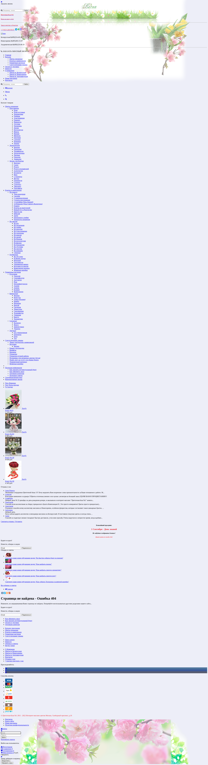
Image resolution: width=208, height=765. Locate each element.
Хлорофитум (18, 313)
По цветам (13, 221)
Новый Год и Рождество (23, 210)
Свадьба (17, 196)
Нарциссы (17, 122)
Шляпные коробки (21, 270)
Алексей (8, 494)
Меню (7, 92)
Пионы (16, 143)
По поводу (13, 192)
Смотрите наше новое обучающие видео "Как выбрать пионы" (28, 564)
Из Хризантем (19, 245)
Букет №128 (9, 458)
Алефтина (9, 498)
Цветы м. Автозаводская (19, 76)
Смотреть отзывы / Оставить (11, 521)
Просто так (18, 212)
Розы (16, 110)
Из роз (16, 223)
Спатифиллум (19, 278)
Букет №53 (9, 410)
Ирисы (16, 132)
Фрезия (16, 134)
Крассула (17, 297)
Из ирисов (18, 235)
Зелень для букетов (17, 161)
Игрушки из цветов (21, 266)
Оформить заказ (7, 763)
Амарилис (17, 159)
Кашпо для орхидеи (17, 348)
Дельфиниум (18, 151)
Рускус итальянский (21, 169)
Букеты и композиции (18, 61)
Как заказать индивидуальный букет (23, 370)
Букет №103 (9, 434)
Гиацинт (17, 120)
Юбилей (17, 214)
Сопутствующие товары (18, 65)
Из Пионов (18, 239)
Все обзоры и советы (8, 585)
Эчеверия (17, 315)
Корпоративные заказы (13, 379)
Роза (15, 282)
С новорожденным (21, 198)
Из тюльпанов (19, 225)
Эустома (17, 124)
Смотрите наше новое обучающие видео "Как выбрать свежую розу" (30, 576)
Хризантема (18, 319)
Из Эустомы (18, 247)
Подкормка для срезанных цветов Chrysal (25, 358)
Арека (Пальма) (19, 299)
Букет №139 (9, 481)
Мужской (17, 260)
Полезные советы (16, 375)
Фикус (16, 325)
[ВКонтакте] (2, 593)
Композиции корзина (22, 268)
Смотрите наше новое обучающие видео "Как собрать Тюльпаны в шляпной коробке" (37, 582)
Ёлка (15, 336)
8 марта (16, 206)
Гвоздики (17, 138)
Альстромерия (19, 118)
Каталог (8, 57)
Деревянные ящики (21, 264)
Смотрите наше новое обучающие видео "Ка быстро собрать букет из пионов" (34, 558)
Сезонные (13, 321)
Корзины (13, 352)
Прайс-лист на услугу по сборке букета (24, 360)
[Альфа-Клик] (8, 698)
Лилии (16, 128)
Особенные (14, 255)
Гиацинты (17, 334)
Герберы (17, 116)
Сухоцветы (18, 177)
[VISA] (8, 681)
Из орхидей (18, 229)
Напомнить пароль (8, 739)
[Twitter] (5, 593)
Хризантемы (18, 114)
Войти (4, 737)
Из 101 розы (18, 256)
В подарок (13, 274)
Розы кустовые (19, 112)
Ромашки (17, 141)
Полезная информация (13, 368)
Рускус (16, 167)
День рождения (19, 194)
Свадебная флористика (13, 377)
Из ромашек (18, 251)
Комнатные (14, 294)
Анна (7, 516)
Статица (17, 182)
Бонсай (16, 305)
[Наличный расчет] (8, 706)
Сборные (17, 253)
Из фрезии (18, 243)
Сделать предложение (22, 200)
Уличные (13, 331)
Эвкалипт (17, 186)
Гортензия (17, 149)
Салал (16, 165)
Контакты (8, 80)
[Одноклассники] (7, 593)
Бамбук (16, 301)
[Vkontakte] (6, 668)
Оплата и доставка (12, 67)
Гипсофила (18, 188)
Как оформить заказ (17, 372)
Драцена (17, 329)
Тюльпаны (18, 126)
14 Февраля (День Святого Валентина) (28, 204)
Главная (8, 55)
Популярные (14, 108)
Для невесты (18, 262)
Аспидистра (18, 171)
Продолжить (6, 761)
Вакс (15, 175)
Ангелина (9, 510)
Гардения (17, 307)
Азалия (16, 286)
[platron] (8, 712)
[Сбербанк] (8, 702)
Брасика (17, 147)
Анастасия (9, 502)
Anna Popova (10, 490)
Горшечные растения (17, 63)
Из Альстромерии (20, 231)
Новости (8, 69)
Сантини (17, 139)
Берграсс (17, 163)
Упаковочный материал (18, 362)
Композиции (18, 292)
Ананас (16, 288)
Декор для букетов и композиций (22, 342)
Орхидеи (17, 157)
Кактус (16, 317)
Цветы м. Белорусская (18, 72)
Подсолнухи (18, 130)
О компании (9, 70)
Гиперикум (18, 180)
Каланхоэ (17, 323)
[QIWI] (8, 695)
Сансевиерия (19, 311)
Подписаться (26, 548)
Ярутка (16, 178)
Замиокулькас (19, 327)
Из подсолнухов (20, 241)
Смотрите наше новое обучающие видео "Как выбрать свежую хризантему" (33, 570)
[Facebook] (5, 670)
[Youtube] (6, 672)
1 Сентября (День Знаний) (23, 202)
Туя (15, 338)
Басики (16, 346)
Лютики (17, 155)
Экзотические (15, 145)
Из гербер (17, 227)
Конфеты (13, 350)
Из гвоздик (18, 249)
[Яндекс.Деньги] (8, 691)
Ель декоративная (20, 333)
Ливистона (18, 309)
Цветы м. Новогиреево (18, 74)
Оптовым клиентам (17, 373)
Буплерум (17, 173)
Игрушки (13, 344)
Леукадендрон (19, 153)
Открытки (13, 354)
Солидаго (17, 184)
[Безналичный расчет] (8, 710)
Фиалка (17, 295)
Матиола (17, 136)
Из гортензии (19, 233)
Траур (16, 216)
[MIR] (8, 687)
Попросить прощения (22, 219)
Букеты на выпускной (22, 208)
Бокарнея (17, 303)
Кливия (17, 290)
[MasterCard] (8, 685)
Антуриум (18, 280)
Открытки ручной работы (19, 356)
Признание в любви (21, 217)
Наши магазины (11, 78)
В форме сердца (20, 258)
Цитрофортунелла (20, 284)
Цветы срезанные (16, 59)
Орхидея (17, 276)
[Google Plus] (9, 593)
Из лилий (17, 237)
